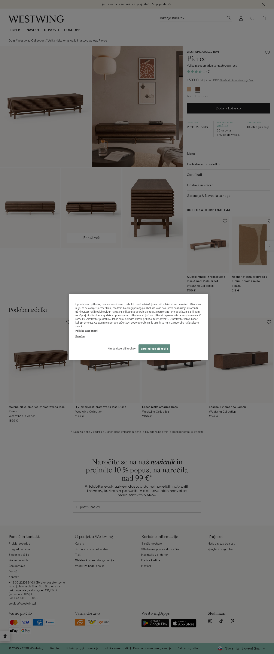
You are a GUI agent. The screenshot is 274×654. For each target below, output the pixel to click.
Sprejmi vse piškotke (154, 348)
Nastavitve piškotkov (122, 348)
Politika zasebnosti (86, 331)
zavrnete (102, 322)
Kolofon (80, 336)
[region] (138, 327)
